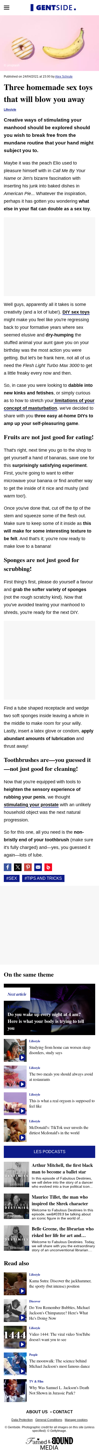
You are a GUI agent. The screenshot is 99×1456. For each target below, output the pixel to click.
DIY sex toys (76, 312)
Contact (63, 1412)
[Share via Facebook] (7, 867)
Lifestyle (10, 109)
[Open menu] (6, 7)
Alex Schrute (64, 76)
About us (37, 1412)
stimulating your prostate (31, 804)
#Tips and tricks (43, 878)
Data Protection (22, 1420)
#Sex (11, 878)
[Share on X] (18, 867)
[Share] (28, 867)
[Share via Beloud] (48, 867)
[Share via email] (38, 867)
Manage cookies (76, 1420)
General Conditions (48, 1420)
